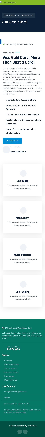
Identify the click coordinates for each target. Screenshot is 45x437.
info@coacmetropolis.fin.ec (15, 391)
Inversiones (9, 376)
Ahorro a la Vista (11, 372)
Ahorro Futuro (10, 368)
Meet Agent (22, 218)
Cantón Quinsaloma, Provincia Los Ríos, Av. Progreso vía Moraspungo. (22, 411)
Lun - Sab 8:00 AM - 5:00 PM (16, 404)
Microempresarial (11, 364)
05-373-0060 (13, 349)
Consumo (8, 361)
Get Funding (22, 292)
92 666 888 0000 (18, 151)
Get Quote (22, 181)
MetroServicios (10, 380)
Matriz (7, 398)
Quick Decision (22, 255)
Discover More (12, 141)
